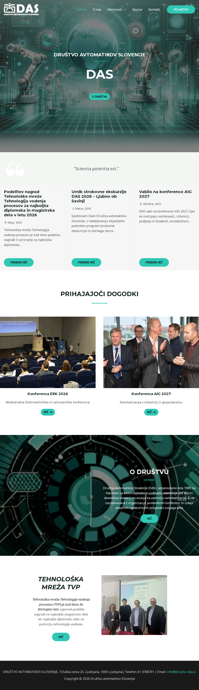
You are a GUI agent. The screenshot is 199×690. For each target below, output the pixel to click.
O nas (97, 9)
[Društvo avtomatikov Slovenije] (22, 9)
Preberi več (18, 262)
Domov (82, 9)
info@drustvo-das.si (181, 672)
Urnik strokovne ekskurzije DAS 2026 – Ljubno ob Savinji (99, 196)
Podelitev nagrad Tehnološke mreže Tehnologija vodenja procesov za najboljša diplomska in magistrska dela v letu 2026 (29, 203)
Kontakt (154, 9)
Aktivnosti (114, 9)
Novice (137, 9)
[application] (124, 9)
